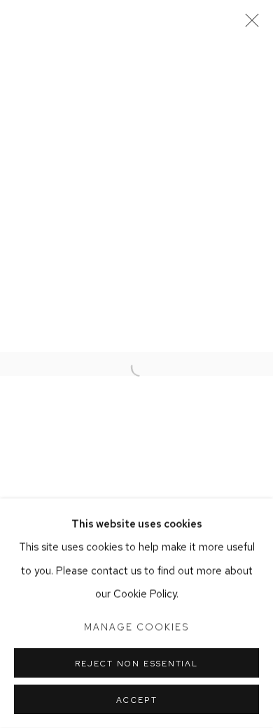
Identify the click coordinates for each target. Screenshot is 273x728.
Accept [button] (137, 700)
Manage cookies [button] (136, 626)
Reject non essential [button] (136, 663)
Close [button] (248, 24)
